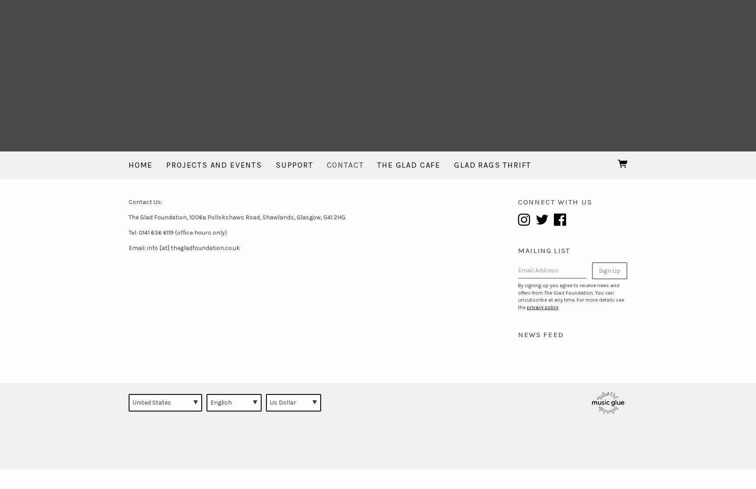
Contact (345, 165)
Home (141, 165)
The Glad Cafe (409, 165)
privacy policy (542, 307)
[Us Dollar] (293, 403)
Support (294, 165)
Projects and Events (214, 165)
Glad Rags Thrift (492, 165)
